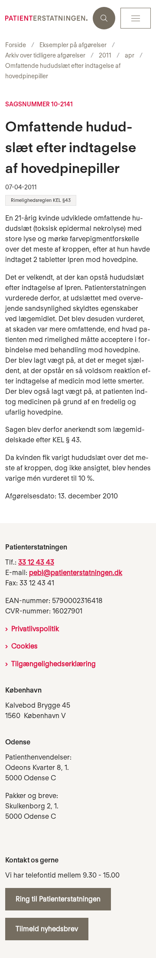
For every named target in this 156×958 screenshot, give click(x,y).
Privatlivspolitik (35, 629)
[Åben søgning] (104, 18)
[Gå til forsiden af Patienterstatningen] (46, 18)
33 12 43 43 (36, 562)
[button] (135, 18)
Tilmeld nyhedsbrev (47, 929)
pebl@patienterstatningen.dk (75, 572)
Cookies (24, 646)
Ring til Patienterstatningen (58, 899)
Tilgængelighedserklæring (53, 664)
